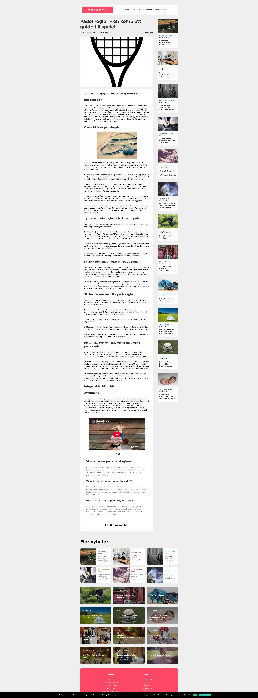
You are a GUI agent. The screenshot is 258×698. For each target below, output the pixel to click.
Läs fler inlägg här (116, 525)
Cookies (149, 10)
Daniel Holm (163, 167)
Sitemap (147, 691)
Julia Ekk (162, 135)
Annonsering (129, 10)
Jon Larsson (163, 358)
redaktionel (148, 33)
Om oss (140, 10)
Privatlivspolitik (205, 695)
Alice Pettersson (165, 37)
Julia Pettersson (104, 33)
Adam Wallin (163, 102)
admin (161, 69)
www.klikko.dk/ (113, 692)
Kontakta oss (161, 10)
